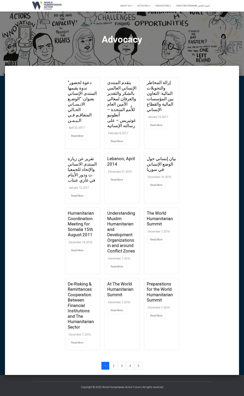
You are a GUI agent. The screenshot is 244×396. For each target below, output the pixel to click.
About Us (125, 6)
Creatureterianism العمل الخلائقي (193, 6)
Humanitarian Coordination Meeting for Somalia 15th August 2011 (81, 224)
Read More (77, 135)
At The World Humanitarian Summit (120, 289)
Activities (143, 6)
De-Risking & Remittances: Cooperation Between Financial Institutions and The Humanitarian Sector (81, 305)
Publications (162, 6)
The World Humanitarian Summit (160, 218)
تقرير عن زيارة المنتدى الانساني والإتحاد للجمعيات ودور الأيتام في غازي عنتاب (82, 169)
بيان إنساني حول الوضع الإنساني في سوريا (161, 164)
